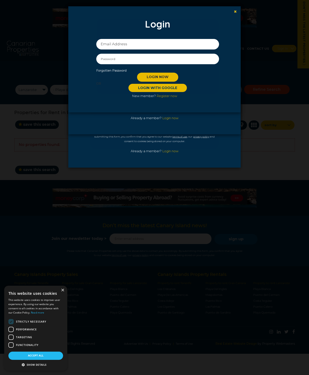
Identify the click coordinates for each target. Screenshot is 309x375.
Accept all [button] (36, 355)
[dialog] (35, 328)
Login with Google (157, 88)
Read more (37, 312)
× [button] (62, 290)
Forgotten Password (111, 70)
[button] (35, 365)
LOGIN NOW (158, 77)
